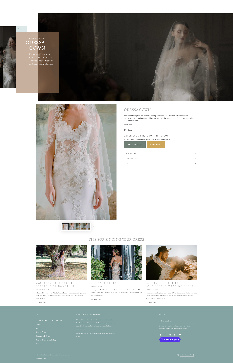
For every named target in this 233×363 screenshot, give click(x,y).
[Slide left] (59, 226)
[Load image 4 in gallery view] (86, 226)
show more (128, 125)
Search (38, 328)
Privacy (38, 344)
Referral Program (42, 332)
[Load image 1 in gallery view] (65, 226)
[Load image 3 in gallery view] (79, 226)
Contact (39, 324)
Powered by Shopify (41, 358)
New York (156, 144)
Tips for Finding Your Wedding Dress (49, 320)
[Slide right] (93, 226)
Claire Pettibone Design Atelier (49, 355)
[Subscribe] (196, 321)
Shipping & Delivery (43, 336)
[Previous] (19, 29)
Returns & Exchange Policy (46, 340)
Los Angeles (135, 144)
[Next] (24, 29)
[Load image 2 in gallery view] (72, 226)
